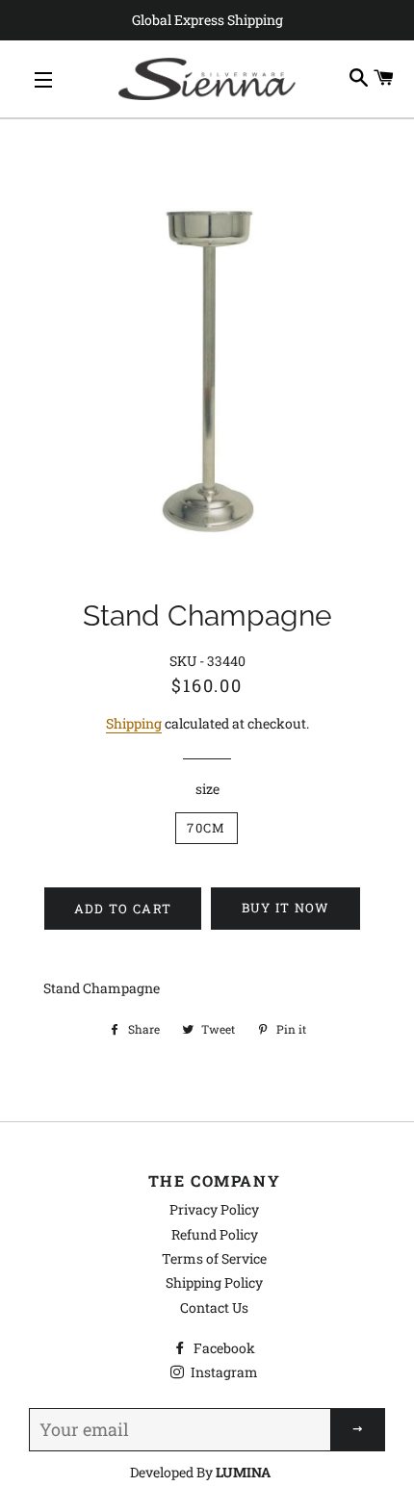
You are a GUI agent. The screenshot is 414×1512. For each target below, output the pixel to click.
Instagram (223, 1372)
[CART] (384, 78)
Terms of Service (214, 1258)
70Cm (206, 827)
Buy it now (286, 907)
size (207, 789)
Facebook (223, 1348)
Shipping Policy (214, 1282)
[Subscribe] (358, 1429)
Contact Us (214, 1307)
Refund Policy (214, 1234)
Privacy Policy (214, 1209)
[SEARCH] (359, 78)
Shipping (134, 723)
